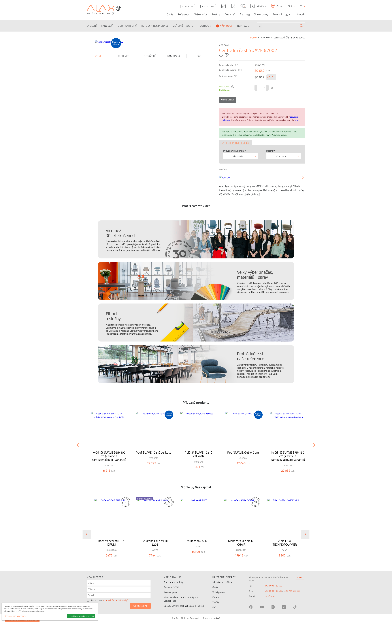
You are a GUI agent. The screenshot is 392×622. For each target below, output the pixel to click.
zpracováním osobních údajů (115, 600)
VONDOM (224, 45)
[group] (109, 531)
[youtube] (262, 607)
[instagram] (273, 607)
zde (296, 120)
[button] (120, 561)
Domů (253, 37)
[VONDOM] (303, 177)
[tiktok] (295, 607)
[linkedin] (284, 607)
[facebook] (251, 607)
